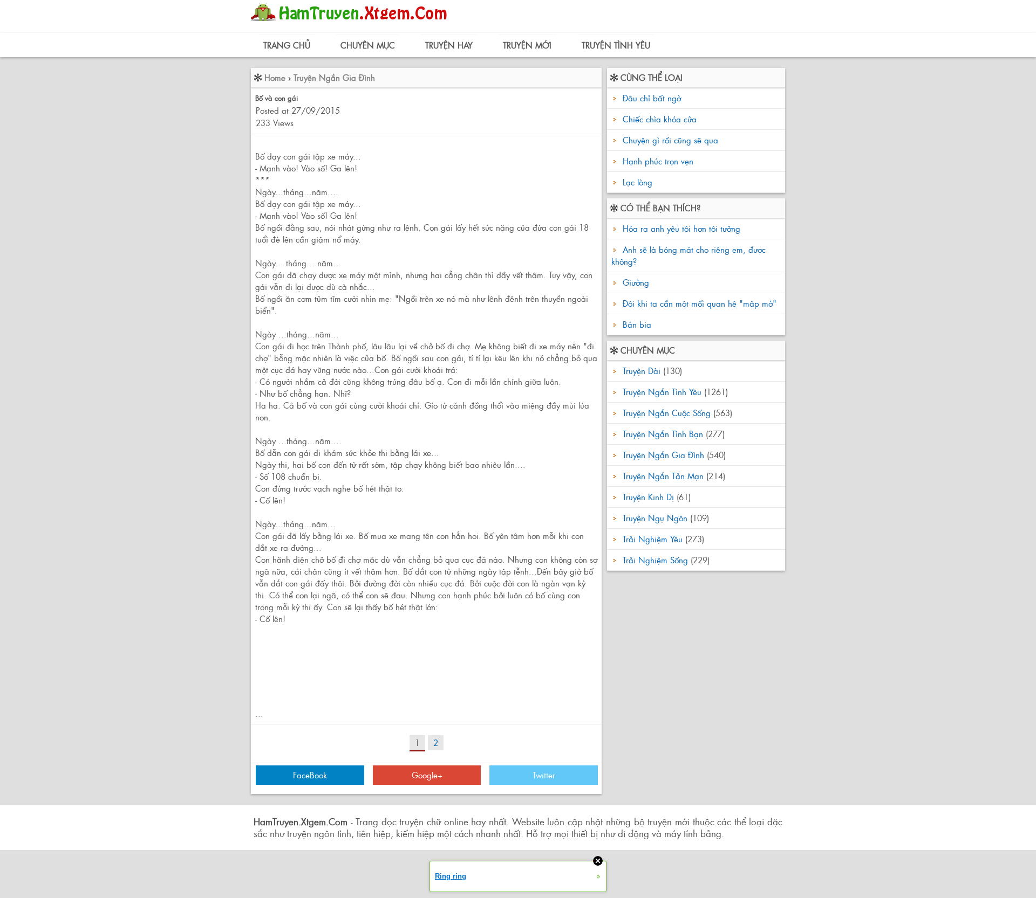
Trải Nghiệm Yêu (653, 539)
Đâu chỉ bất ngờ (652, 98)
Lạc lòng (637, 182)
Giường (634, 282)
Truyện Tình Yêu (616, 45)
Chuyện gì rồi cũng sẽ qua (670, 140)
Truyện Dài (641, 370)
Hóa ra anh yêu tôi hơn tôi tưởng (680, 228)
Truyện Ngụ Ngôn (655, 518)
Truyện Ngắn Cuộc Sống (667, 412)
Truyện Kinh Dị (648, 497)
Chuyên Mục (367, 45)
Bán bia (635, 324)
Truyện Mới (527, 45)
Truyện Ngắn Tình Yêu (662, 391)
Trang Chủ (286, 45)
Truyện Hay (449, 45)
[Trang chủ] (351, 24)
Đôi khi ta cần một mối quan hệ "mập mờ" (698, 303)
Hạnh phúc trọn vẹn (658, 161)
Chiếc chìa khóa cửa (660, 119)
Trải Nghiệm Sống (655, 560)
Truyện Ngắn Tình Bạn (663, 433)
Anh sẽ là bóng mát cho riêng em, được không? (688, 255)
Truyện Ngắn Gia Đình (334, 77)
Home (274, 77)
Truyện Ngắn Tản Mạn (663, 475)
